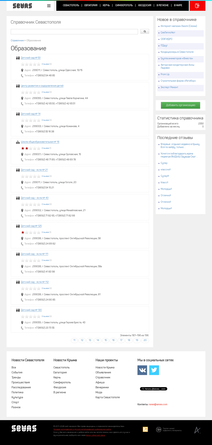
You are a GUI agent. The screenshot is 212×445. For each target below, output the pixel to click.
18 (129, 340)
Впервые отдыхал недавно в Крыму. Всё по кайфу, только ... (180, 146)
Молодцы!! (166, 189)
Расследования (21, 387)
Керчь (106, 5)
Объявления (103, 372)
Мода (99, 392)
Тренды (16, 377)
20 (145, 340)
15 (106, 340)
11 (74, 340)
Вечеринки (102, 387)
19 (137, 340)
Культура (17, 397)
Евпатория (90, 5)
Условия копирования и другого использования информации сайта (82, 429)
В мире (178, 5)
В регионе (163, 5)
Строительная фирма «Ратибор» (178, 81)
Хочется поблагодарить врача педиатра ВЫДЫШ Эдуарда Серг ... (179, 155)
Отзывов (45, 64)
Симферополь (124, 5)
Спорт (15, 402)
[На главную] (21, 6)
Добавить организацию (180, 105)
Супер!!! (165, 176)
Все (14, 367)
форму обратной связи (95, 435)
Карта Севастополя (108, 397)
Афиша (100, 382)
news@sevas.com (158, 404)
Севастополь (71, 5)
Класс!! (164, 182)
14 (98, 340)
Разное (16, 407)
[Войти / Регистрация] (197, 6)
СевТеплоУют (168, 33)
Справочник (17, 40)
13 (90, 340)
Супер (164, 163)
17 (121, 340)
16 (113, 340)
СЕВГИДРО (166, 39)
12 (82, 340)
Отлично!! (166, 195)
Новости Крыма (105, 367)
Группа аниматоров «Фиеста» (177, 58)
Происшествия (21, 382)
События (17, 372)
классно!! (166, 170)
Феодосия (144, 5)
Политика (17, 392)
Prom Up (165, 74)
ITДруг (164, 45)
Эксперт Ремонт (169, 87)
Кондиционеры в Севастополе (177, 52)
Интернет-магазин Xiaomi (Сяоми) (179, 26)
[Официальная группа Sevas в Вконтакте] (142, 370)
